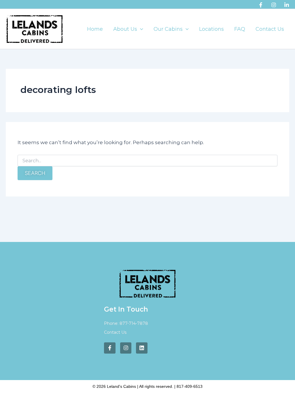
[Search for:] (147, 160)
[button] (140, 29)
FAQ (239, 29)
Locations (211, 29)
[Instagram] (273, 4)
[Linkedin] (286, 4)
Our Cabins (168, 29)
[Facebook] (260, 4)
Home (95, 29)
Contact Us (270, 29)
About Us (125, 29)
